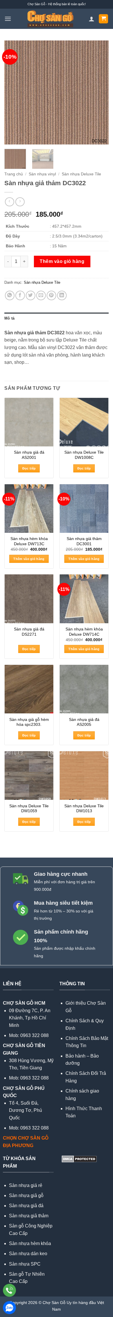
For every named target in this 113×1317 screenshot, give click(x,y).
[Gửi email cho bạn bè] (41, 295)
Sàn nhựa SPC (25, 1264)
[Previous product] (19, 201)
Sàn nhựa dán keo (28, 1253)
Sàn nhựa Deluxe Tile (81, 174)
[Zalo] (9, 1307)
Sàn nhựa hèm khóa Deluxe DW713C (29, 541)
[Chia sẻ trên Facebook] (20, 295)
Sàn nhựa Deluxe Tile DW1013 (84, 808)
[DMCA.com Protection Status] (79, 1158)
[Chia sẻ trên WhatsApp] (9, 295)
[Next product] (9, 201)
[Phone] (9, 1290)
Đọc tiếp (29, 468)
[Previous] (13, 92)
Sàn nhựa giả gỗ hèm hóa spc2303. (29, 722)
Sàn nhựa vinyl (42, 174)
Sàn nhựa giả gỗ (26, 1195)
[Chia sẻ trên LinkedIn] (62, 295)
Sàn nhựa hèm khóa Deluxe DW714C (84, 632)
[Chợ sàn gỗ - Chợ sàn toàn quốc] (50, 19)
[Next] (99, 92)
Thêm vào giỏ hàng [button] (29, 559)
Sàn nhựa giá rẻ (25, 1185)
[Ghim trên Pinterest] (51, 295)
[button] (7, 19)
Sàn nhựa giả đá (26, 1205)
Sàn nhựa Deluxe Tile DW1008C (84, 455)
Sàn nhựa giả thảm (28, 1215)
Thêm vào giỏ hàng (62, 261)
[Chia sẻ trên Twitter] (30, 295)
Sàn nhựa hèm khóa (30, 1243)
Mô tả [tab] (9, 318)
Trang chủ (13, 174)
